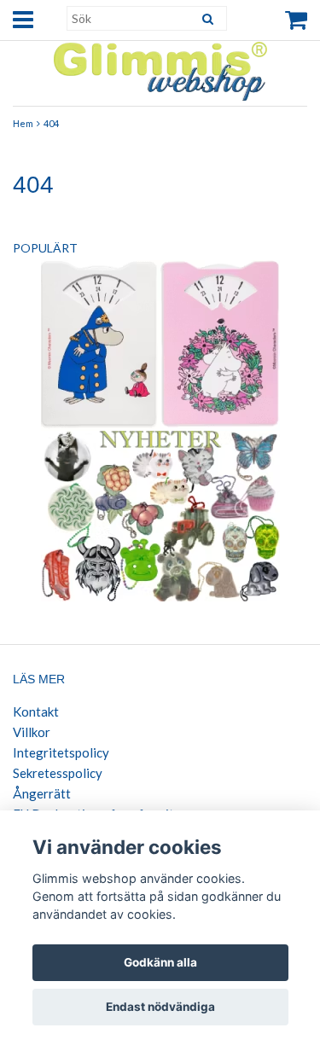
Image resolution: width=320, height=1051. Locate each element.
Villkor (31, 732)
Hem (23, 123)
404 (51, 123)
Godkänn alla (160, 962)
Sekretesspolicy (57, 773)
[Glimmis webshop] (160, 67)
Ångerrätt (42, 793)
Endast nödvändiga (160, 1006)
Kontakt (36, 711)
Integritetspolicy (61, 752)
